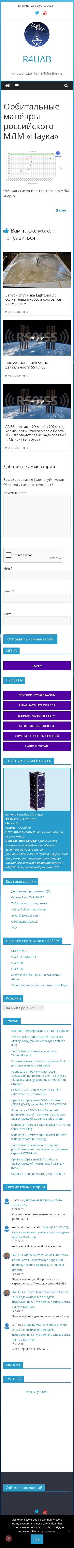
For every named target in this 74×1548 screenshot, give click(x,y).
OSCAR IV (17, 969)
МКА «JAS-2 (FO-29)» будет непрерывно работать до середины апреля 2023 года (40, 1232)
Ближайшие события (25, 915)
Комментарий (15, 493)
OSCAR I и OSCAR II (24, 957)
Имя (7, 568)
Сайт (7, 614)
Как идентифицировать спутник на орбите (40, 1031)
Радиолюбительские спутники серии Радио (40, 985)
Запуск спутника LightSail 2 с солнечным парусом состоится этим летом (33, 299)
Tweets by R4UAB (37, 1392)
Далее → (63, 210)
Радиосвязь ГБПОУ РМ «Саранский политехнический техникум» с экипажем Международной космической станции (38, 1114)
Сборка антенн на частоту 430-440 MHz (38, 1174)
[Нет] (69, 1531)
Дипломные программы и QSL (31, 891)
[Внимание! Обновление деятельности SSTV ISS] (37, 322)
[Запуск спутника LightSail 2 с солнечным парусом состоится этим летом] (37, 255)
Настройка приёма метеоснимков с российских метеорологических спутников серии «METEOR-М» (39, 1149)
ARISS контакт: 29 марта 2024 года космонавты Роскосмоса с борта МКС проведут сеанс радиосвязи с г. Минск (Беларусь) (36, 433)
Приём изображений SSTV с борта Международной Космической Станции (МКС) (37, 1163)
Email (8, 591)
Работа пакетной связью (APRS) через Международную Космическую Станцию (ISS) (38, 1041)
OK (37, 1539)
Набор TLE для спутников (28, 909)
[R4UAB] (7, 85)
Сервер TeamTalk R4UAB (27, 897)
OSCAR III (17, 963)
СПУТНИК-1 (19, 950)
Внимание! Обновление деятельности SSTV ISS (26, 365)
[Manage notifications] (9, 1538)
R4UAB (37, 59)
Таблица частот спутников (29, 903)
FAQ (14, 928)
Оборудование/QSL (24, 921)
